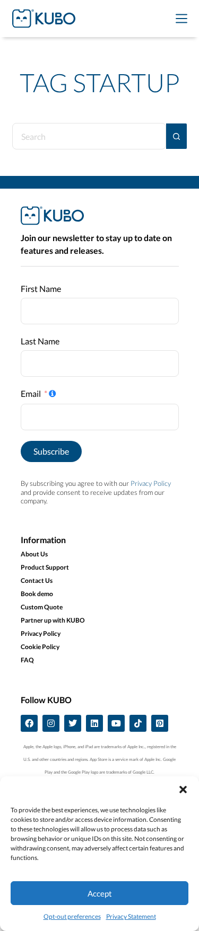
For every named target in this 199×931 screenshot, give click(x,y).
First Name (41, 288)
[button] (183, 789)
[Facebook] (29, 723)
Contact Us (37, 580)
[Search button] (176, 136)
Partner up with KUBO (53, 620)
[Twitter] (72, 723)
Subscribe (51, 451)
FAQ (27, 660)
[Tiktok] (137, 723)
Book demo (37, 594)
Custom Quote (42, 607)
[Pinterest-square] (159, 723)
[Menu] (181, 18)
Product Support (45, 567)
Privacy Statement (131, 916)
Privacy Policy (151, 483)
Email (31, 393)
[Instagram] (50, 723)
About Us (34, 554)
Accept (100, 893)
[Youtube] (116, 723)
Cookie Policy (40, 647)
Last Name (40, 341)
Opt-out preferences (72, 916)
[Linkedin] (94, 723)
